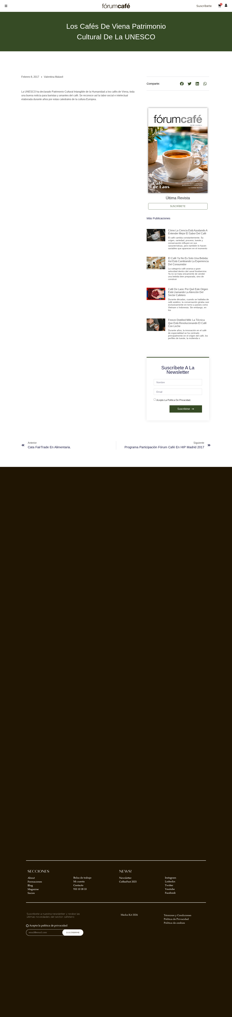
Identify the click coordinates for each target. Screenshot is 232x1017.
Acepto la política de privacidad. (173, 400)
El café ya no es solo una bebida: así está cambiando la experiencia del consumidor (188, 261)
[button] (6, 6)
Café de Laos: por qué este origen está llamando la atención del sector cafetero (188, 292)
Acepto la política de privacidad (48, 925)
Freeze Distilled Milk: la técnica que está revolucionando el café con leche (187, 323)
